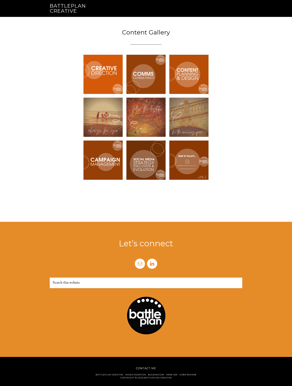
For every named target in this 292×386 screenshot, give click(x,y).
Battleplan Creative (68, 8)
